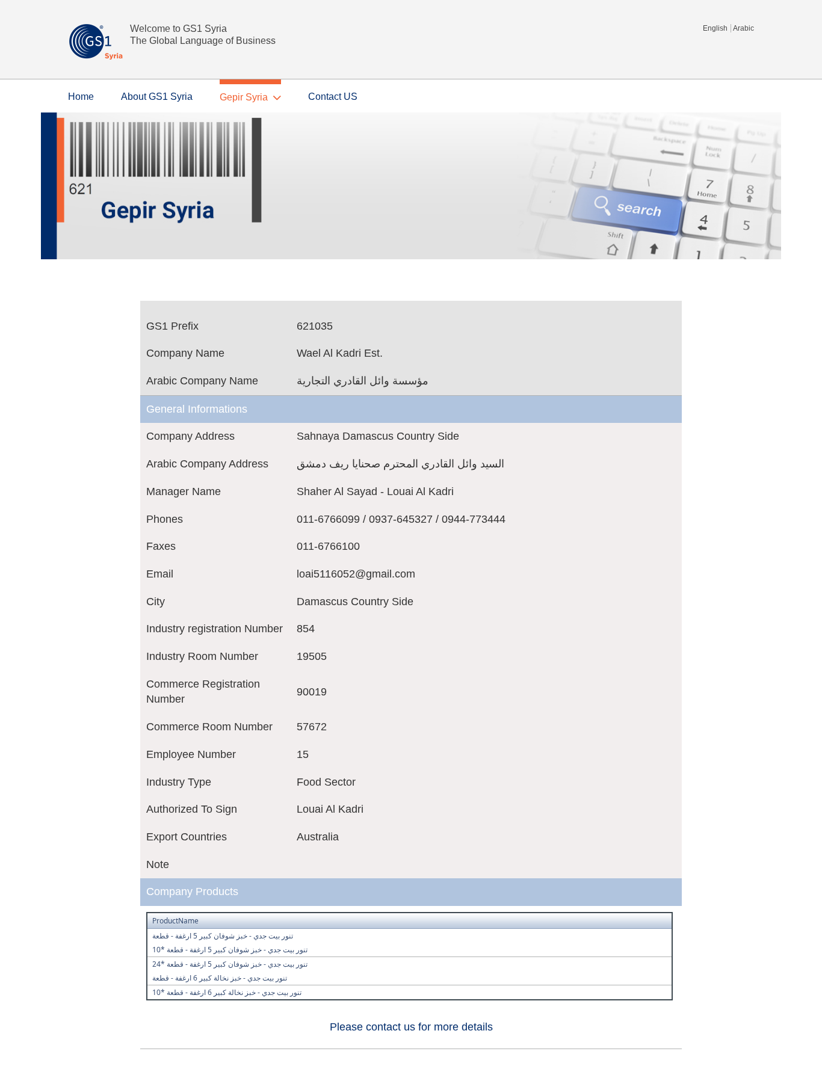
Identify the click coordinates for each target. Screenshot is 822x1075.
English (715, 28)
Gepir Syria (244, 97)
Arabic (743, 28)
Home (81, 96)
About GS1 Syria (157, 96)
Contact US (332, 96)
